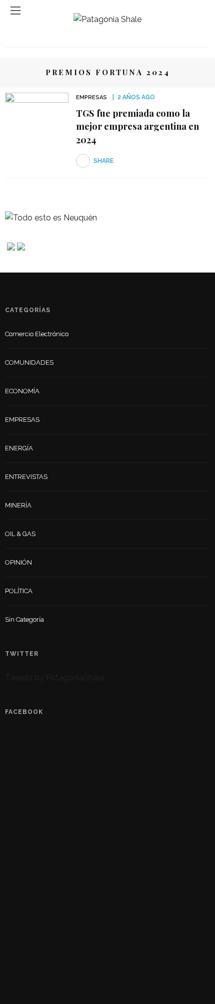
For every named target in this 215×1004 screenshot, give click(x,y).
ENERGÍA (19, 448)
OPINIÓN (18, 562)
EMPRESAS (91, 97)
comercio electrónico (36, 334)
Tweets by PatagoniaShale (54, 677)
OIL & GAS (20, 534)
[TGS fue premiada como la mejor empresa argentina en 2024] (36, 114)
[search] (199, 10)
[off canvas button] (15, 11)
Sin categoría (24, 619)
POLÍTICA (18, 591)
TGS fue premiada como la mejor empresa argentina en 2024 (137, 126)
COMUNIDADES (29, 362)
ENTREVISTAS (26, 476)
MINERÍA (18, 505)
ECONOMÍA (22, 391)
